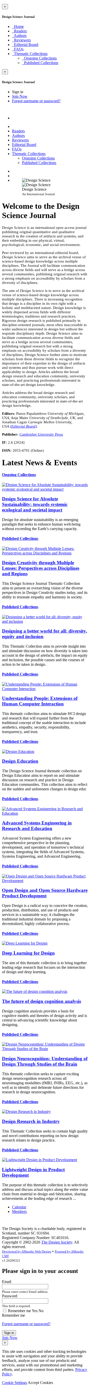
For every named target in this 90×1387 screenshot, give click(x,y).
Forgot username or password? (26, 1324)
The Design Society (56, 1242)
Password (16, 1301)
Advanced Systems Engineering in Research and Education (37, 825)
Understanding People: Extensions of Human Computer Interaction (40, 701)
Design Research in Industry (31, 1121)
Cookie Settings (14, 1382)
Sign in (9, 1333)
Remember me (13, 1315)
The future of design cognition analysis (41, 1001)
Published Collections (20, 538)
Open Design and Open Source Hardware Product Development (45, 893)
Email (25, 1286)
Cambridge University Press (41, 434)
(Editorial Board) (23, 426)
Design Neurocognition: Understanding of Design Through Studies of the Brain (45, 1061)
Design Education (20, 761)
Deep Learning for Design (28, 953)
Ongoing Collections (19, 475)
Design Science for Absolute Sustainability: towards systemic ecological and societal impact (35, 504)
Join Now (10, 1337)
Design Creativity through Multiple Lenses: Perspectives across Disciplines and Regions (40, 568)
